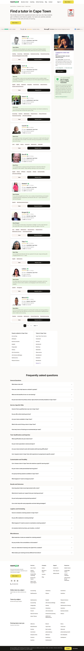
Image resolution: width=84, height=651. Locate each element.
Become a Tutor (24, 2)
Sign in (59, 2)
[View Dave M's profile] (16, 158)
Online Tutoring (39, 2)
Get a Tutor (67, 2)
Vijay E (24, 241)
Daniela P (24, 183)
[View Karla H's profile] (16, 100)
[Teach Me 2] (14, 2)
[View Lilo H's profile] (16, 69)
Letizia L (24, 269)
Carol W (24, 125)
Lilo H (23, 66)
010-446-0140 (15, 584)
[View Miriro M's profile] (16, 301)
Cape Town (28, 6)
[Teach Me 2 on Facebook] (11, 580)
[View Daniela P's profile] (16, 187)
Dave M (24, 154)
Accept (68, 648)
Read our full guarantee (61, 96)
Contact (50, 2)
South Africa (13, 6)
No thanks (75, 648)
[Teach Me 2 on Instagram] (17, 580)
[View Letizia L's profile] (16, 272)
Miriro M (24, 297)
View (19, 59)
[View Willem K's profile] (16, 40)
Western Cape (20, 6)
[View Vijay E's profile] (16, 245)
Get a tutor (15, 22)
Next (35, 325)
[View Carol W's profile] (16, 129)
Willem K (24, 36)
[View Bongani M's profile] (16, 215)
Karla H (24, 96)
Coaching (32, 2)
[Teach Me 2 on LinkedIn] (14, 580)
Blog (46, 2)
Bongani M (25, 212)
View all (38, 363)
